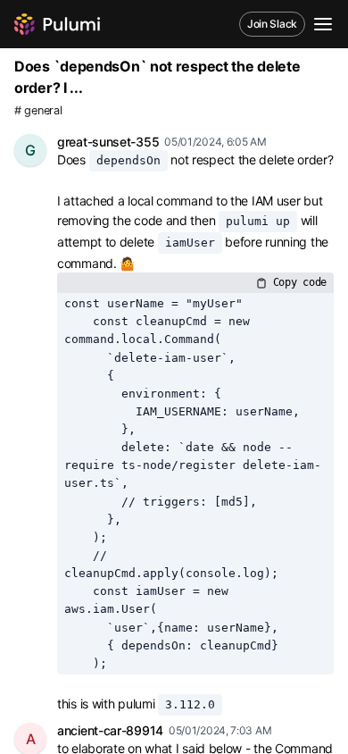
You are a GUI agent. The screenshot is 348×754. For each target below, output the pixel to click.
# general (38, 110)
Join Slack (272, 23)
